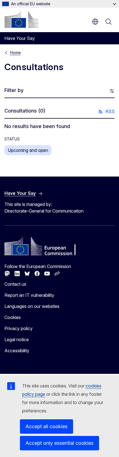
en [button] (95, 22)
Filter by (14, 90)
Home (15, 52)
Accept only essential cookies (59, 443)
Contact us (15, 284)
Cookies (12, 317)
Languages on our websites (32, 306)
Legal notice (16, 339)
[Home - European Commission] (21, 19)
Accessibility (16, 350)
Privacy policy (18, 328)
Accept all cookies (46, 426)
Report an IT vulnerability (29, 295)
